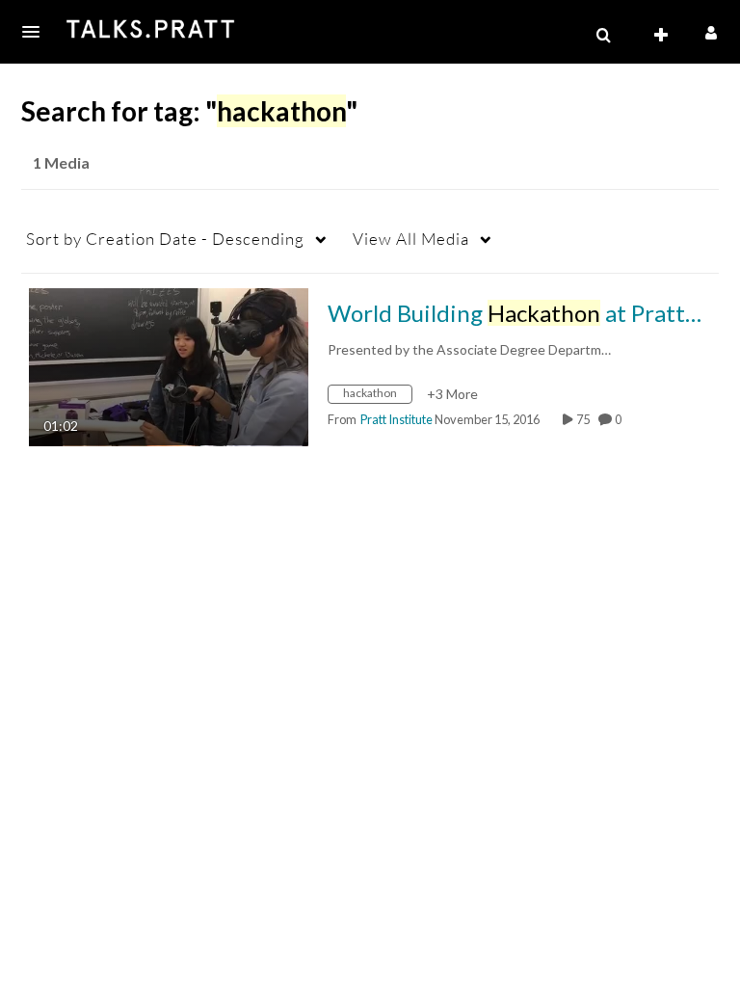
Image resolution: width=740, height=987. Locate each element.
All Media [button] (411, 238)
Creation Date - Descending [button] (165, 238)
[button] (36, 31)
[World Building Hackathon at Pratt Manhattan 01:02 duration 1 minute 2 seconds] (168, 365)
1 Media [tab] (61, 162)
